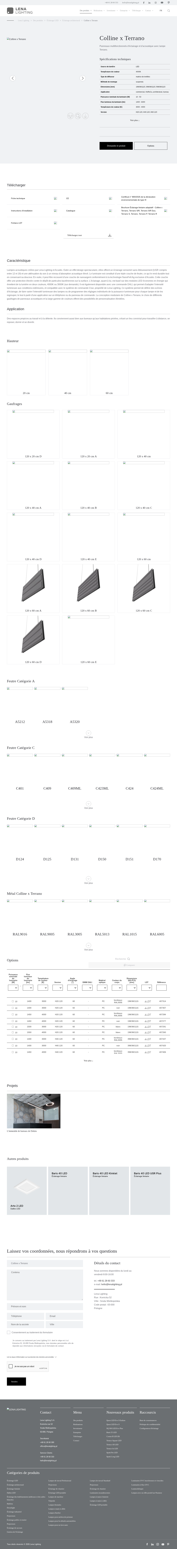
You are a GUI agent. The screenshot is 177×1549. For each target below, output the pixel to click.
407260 (162, 1032)
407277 (162, 1021)
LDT (146, 982)
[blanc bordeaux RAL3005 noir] (117, 988)
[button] (168, 10)
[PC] (102, 988)
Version (57, 989)
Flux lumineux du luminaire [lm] (28, 986)
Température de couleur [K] (43, 987)
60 (74, 1001)
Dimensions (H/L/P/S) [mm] (132, 987)
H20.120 (59, 1001)
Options (150, 146)
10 (16, 1001)
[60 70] (72, 988)
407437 (162, 1039)
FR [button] (161, 11)
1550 (29, 1032)
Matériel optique (102, 987)
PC (103, 1001)
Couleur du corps (119, 988)
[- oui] (87, 988)
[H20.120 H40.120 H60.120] (58, 988)
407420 (162, 1045)
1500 (29, 1027)
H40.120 (59, 1039)
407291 (162, 1027)
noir (118, 1008)
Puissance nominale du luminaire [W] (15, 986)
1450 (29, 1014)
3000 (44, 1001)
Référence (161, 982)
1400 (29, 1001)
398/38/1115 (133, 1039)
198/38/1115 (133, 1001)
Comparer (130, 965)
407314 (162, 1001)
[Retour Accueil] (20, 10)
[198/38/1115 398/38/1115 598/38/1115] (132, 988)
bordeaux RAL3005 (118, 1001)
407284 (162, 1014)
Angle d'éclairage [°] (72, 987)
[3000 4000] (43, 988)
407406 (162, 1052)
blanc (118, 1027)
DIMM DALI (87, 989)
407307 (162, 1008)
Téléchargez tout (74, 235)
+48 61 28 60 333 (111, 3)
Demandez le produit (116, 146)
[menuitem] (86, 10)
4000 (44, 1014)
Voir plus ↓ (135, 120)
